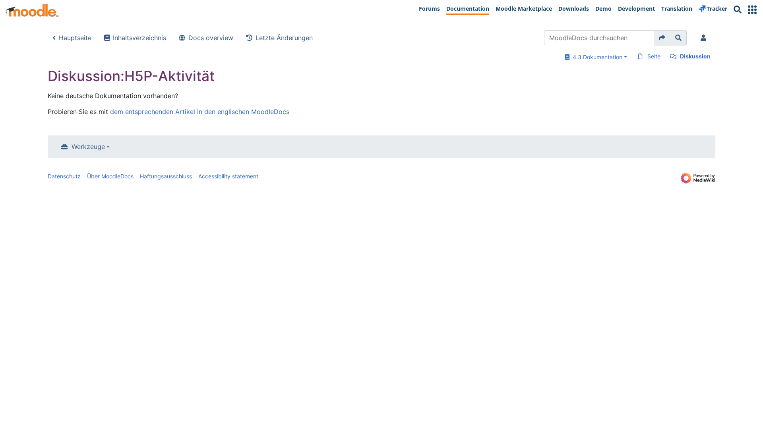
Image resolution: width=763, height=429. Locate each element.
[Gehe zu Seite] (662, 37)
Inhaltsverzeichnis (139, 38)
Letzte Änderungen (284, 38)
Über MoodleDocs (110, 176)
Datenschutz (64, 176)
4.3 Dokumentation (595, 57)
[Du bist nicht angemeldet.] (705, 38)
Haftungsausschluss (166, 176)
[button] (752, 9)
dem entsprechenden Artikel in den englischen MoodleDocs (199, 112)
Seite (653, 56)
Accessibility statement (228, 176)
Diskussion (695, 56)
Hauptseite (75, 38)
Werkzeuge (88, 147)
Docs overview (210, 38)
